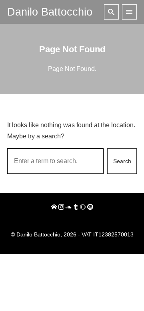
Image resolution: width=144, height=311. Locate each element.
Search (122, 161)
